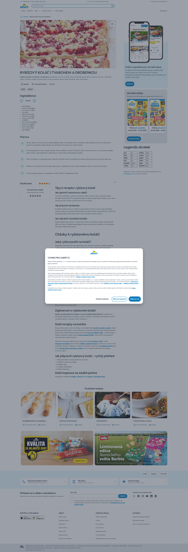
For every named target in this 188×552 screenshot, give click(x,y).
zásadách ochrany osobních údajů (113, 283)
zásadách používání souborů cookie (85, 277)
